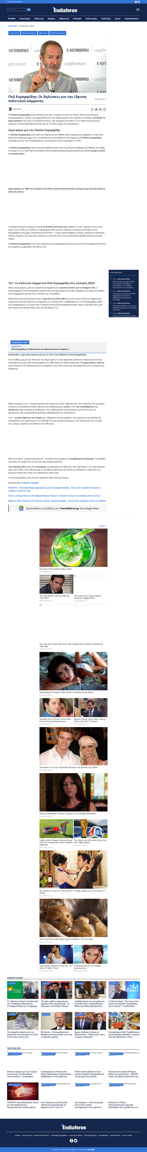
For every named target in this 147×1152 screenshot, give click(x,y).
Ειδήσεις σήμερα (30, 482)
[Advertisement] (57, 171)
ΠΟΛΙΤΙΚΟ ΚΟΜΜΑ (58, 33)
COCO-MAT (15, 33)
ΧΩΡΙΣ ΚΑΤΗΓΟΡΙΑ (123, 279)
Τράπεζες (106, 18)
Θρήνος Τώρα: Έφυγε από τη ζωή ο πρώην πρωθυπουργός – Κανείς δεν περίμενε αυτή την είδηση (57, 500)
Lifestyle (77, 18)
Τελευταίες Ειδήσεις (14, 2)
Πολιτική (38, 18)
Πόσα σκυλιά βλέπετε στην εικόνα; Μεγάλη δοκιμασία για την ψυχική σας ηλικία (125, 308)
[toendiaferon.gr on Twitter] (139, 2)
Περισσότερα (131, 18)
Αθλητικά (64, 18)
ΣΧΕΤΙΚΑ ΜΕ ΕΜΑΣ (90, 1135)
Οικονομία (25, 18)
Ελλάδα (11, 18)
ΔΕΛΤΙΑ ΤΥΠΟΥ (127, 1135)
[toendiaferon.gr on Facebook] (136, 2)
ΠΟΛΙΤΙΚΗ (44, 33)
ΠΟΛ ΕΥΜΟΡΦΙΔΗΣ (30, 33)
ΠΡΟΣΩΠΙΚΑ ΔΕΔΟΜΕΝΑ (59, 1135)
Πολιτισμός (91, 18)
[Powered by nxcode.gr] (91, 1149)
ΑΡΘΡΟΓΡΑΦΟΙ (115, 1135)
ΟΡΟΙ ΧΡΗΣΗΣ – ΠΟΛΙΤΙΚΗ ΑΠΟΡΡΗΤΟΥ (35, 1135)
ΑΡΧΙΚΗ (17, 1135)
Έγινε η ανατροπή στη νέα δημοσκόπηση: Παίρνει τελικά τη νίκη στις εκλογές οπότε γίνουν (54, 495)
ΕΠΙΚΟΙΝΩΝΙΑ (103, 1135)
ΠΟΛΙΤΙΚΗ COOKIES (75, 1135)
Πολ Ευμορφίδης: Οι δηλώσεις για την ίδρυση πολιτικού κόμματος (40, 349)
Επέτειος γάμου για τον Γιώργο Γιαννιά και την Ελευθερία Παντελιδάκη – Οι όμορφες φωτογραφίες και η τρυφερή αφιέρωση (123, 284)
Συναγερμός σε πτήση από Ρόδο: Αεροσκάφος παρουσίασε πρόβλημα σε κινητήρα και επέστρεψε (124, 297)
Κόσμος (51, 18)
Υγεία (117, 18)
